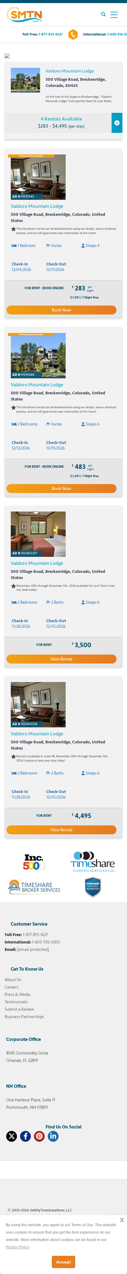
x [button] (122, 1220)
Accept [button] (63, 1262)
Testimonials (16, 1002)
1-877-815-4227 (51, 34)
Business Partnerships (24, 1016)
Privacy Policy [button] (17, 1247)
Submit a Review (19, 1009)
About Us (13, 979)
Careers (11, 987)
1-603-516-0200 (46, 942)
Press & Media (17, 994)
